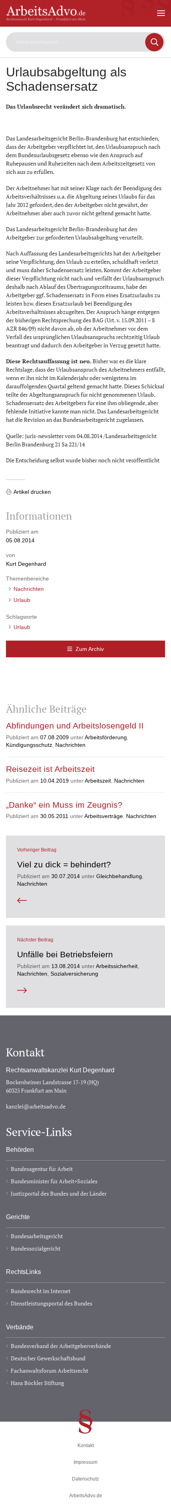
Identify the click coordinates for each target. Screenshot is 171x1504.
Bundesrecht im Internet (40, 1291)
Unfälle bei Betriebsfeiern (65, 954)
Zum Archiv (90, 649)
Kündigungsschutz (29, 745)
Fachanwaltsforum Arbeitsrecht (49, 1370)
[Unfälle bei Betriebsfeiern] (85, 990)
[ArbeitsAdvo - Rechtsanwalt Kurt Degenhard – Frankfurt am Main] (46, 17)
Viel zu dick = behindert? (64, 864)
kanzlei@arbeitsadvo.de (36, 1106)
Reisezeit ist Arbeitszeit (50, 769)
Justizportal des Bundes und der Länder (59, 1193)
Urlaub (22, 600)
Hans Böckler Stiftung (37, 1383)
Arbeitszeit (98, 780)
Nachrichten (29, 589)
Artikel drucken (32, 492)
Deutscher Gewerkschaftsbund (48, 1358)
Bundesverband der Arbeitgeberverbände (61, 1346)
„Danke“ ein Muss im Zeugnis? (64, 805)
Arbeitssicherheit (117, 966)
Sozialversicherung (74, 973)
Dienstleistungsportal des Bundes (51, 1303)
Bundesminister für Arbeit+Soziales (54, 1181)
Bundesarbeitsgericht (37, 1236)
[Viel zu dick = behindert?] (85, 900)
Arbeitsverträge (103, 816)
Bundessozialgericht (35, 1248)
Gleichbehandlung (119, 876)
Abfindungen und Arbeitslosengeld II (75, 726)
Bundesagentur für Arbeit (42, 1169)
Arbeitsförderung (106, 737)
